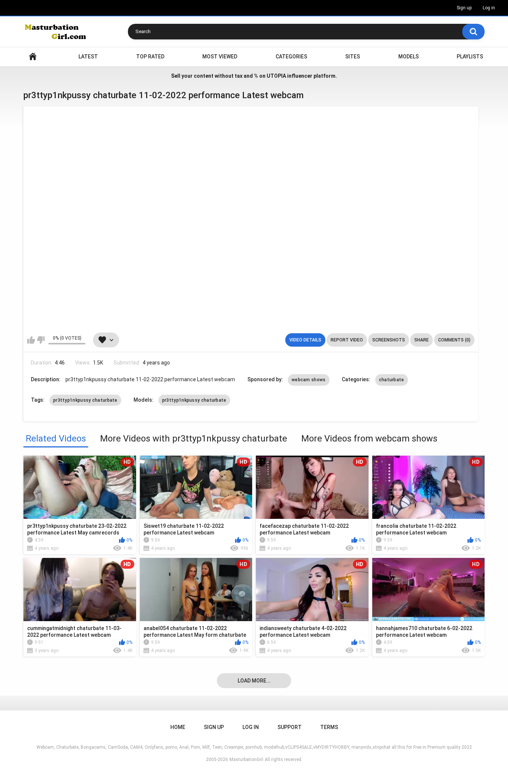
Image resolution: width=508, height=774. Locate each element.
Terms (329, 727)
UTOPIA (276, 76)
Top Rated (150, 57)
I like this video (31, 340)
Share (421, 340)
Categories (291, 57)
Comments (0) (454, 340)
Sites (352, 57)
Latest (88, 57)
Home (32, 56)
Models (408, 57)
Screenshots (388, 340)
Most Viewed (219, 57)
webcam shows (309, 379)
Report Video (347, 340)
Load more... (254, 681)
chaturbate (391, 379)
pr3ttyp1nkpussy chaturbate (85, 400)
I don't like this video (41, 340)
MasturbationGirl (246, 759)
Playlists (470, 57)
